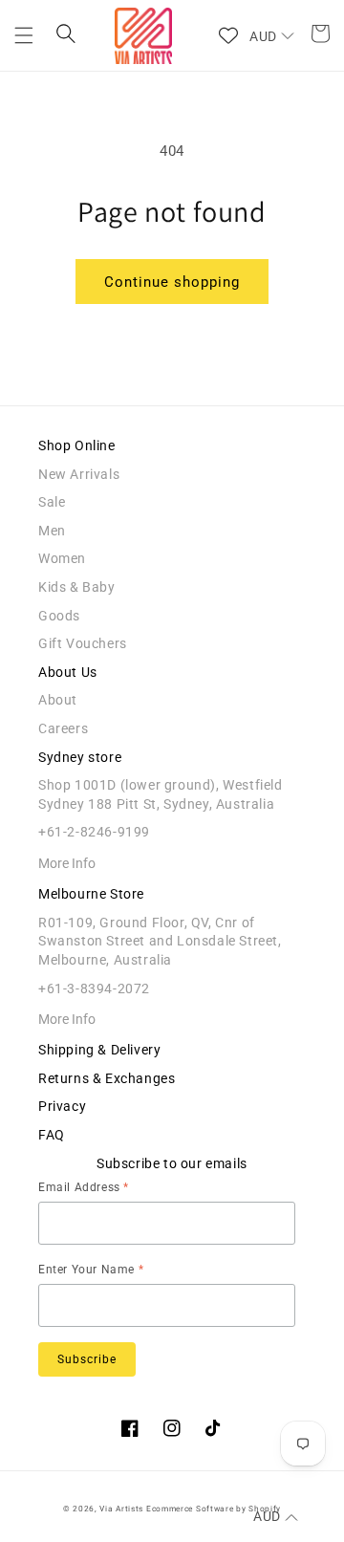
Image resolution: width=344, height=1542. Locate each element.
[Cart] (314, 35)
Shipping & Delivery (99, 1049)
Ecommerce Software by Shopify (213, 1508)
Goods (59, 615)
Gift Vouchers (82, 643)
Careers (63, 728)
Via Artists (121, 1508)
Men (52, 530)
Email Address (83, 1187)
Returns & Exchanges (106, 1078)
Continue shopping (172, 282)
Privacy (62, 1106)
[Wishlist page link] (228, 35)
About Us (67, 672)
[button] (24, 35)
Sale (51, 502)
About (57, 699)
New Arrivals (78, 474)
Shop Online (77, 445)
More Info (67, 863)
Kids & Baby (77, 587)
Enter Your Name (90, 1269)
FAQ (51, 1134)
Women (62, 558)
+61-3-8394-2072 (94, 988)
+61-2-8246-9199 (94, 831)
